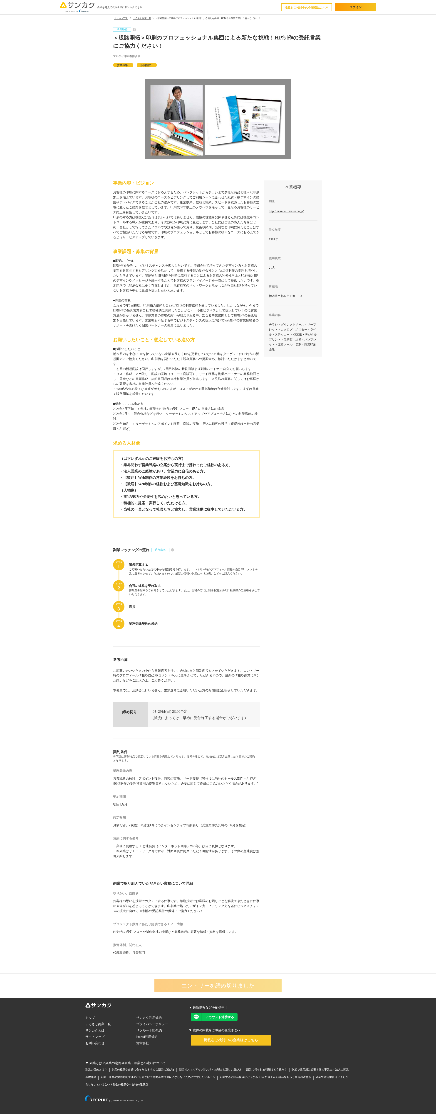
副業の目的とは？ (96, 1069)
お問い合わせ (94, 1043)
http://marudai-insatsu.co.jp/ (286, 211)
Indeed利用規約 (147, 1037)
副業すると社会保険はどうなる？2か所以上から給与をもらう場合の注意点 (265, 1077)
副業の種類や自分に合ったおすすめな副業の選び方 (143, 1069)
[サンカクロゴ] (132, 1006)
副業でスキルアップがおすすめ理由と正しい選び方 (210, 1069)
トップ (90, 1017)
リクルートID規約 (149, 1030)
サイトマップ (94, 1037)
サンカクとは (94, 1030)
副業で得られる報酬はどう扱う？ (266, 1069)
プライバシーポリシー (152, 1024)
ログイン (355, 7)
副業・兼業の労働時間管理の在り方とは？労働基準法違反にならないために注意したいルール (158, 1077)
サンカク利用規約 (149, 1017)
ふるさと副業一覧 (98, 1024)
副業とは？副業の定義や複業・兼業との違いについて (127, 1063)
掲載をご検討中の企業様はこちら (307, 7)
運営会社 (142, 1043)
